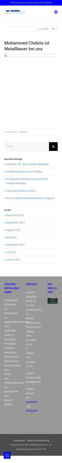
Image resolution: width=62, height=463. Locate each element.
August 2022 (13, 230)
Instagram (32, 410)
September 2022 (15, 222)
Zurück (44, 28)
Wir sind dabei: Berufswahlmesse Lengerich (30, 198)
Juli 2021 (11, 252)
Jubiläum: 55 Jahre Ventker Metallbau (27, 164)
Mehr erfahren (53, 301)
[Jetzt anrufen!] (7, 455)
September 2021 (15, 244)
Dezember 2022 (15, 215)
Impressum (19, 440)
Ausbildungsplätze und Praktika (24, 171)
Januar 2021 (13, 259)
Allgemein (23, 132)
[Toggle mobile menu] (56, 12)
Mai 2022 (11, 237)
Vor (53, 28)
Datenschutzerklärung (38, 440)
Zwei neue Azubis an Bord (20, 190)
